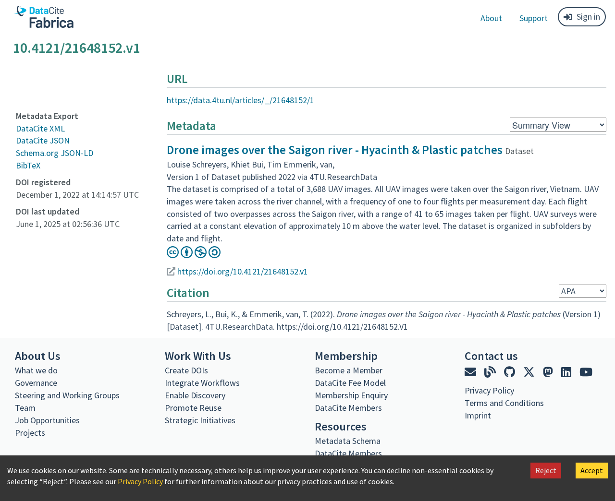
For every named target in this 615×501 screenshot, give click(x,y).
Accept (591, 470)
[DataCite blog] (491, 372)
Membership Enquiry (351, 395)
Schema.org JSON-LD (54, 152)
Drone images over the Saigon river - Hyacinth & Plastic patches (335, 149)
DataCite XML (40, 128)
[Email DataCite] (472, 372)
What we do (36, 370)
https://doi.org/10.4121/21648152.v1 (242, 271)
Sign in (588, 16)
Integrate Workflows (202, 382)
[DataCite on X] (530, 372)
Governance (36, 382)
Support (533, 18)
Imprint (478, 415)
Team (25, 407)
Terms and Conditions (504, 402)
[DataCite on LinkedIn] (567, 372)
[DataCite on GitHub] (510, 372)
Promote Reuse (193, 407)
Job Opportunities (47, 420)
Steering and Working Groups (67, 395)
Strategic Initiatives (200, 420)
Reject (545, 470)
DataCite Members (348, 407)
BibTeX (28, 165)
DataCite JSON (43, 140)
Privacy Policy (140, 481)
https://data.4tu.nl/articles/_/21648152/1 (240, 100)
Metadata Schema (348, 440)
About (491, 18)
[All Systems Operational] (468, 433)
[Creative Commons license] (194, 255)
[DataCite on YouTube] (585, 372)
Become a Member (348, 370)
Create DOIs (186, 370)
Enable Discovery (195, 395)
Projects (30, 432)
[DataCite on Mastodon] (549, 372)
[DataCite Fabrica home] (43, 17)
